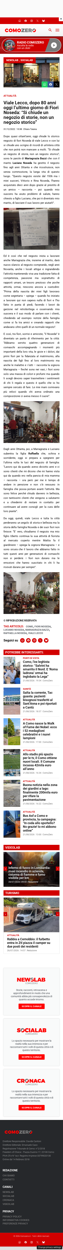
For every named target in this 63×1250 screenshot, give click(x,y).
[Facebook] (28, 640)
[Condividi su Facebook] (51, 84)
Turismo (25, 935)
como (29, 626)
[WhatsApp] (22, 640)
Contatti (8, 1179)
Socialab (26, 60)
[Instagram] (34, 640)
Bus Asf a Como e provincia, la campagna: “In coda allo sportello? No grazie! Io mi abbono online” (39, 823)
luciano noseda (14, 629)
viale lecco (35, 633)
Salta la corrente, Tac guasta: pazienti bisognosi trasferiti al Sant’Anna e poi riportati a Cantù (40, 700)
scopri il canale (31, 1006)
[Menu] (57, 30)
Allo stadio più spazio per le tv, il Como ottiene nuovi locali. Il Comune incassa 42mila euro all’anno (40, 762)
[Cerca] (50, 30)
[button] (31, 45)
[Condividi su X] (56, 84)
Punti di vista (31, 658)
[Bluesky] (46, 640)
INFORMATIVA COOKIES (16, 1220)
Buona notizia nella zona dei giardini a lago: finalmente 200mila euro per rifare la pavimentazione (40, 792)
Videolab (8, 1204)
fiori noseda (42, 626)
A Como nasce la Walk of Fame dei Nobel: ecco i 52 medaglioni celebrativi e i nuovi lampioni (40, 731)
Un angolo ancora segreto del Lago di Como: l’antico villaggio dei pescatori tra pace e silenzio (31, 942)
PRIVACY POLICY (12, 1216)
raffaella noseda (15, 633)
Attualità (10, 95)
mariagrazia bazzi (37, 629)
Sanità (27, 689)
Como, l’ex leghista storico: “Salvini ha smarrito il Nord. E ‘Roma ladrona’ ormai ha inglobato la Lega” (40, 669)
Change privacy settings (49, 1247)
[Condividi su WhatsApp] (45, 84)
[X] (40, 640)
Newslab (12, 60)
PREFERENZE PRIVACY (15, 1223)
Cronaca (8, 1200)
